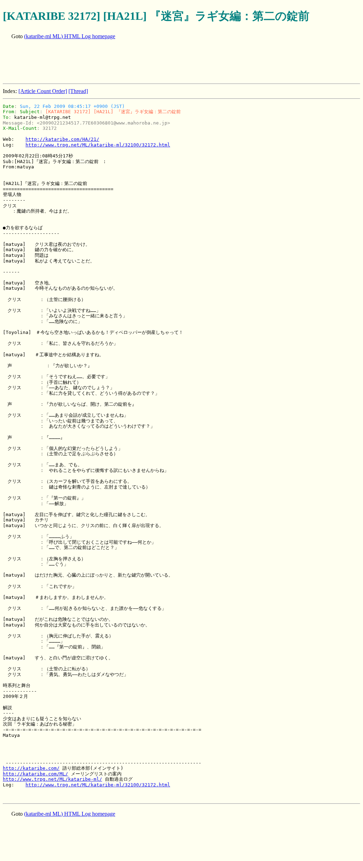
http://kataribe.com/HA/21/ (62, 139)
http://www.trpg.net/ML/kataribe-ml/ (52, 779)
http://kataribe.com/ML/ (35, 773)
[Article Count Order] (42, 91)
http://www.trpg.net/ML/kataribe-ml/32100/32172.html (98, 145)
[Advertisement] (132, 62)
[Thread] (78, 91)
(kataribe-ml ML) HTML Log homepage (69, 36)
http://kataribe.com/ (31, 768)
